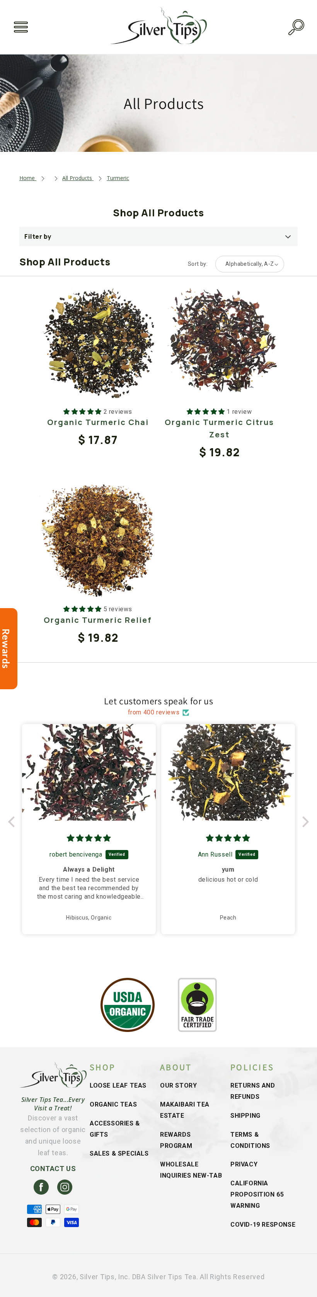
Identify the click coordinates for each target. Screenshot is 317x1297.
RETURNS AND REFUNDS (252, 1091)
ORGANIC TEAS (113, 1104)
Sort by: (198, 264)
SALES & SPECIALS (119, 1153)
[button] (20, 27)
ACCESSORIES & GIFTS (115, 1129)
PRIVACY (243, 1164)
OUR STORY (178, 1085)
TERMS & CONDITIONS (250, 1140)
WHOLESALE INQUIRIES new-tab (191, 1170)
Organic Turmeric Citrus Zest (219, 428)
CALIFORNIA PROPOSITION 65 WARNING (257, 1194)
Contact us (53, 1168)
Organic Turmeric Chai (98, 422)
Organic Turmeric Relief (98, 620)
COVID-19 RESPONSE (262, 1224)
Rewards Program (176, 1140)
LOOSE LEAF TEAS (118, 1085)
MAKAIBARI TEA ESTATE (185, 1110)
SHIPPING (245, 1115)
